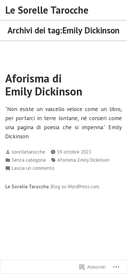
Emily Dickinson (93, 160)
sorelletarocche (28, 152)
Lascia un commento (33, 168)
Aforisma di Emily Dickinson (43, 84)
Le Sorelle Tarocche (47, 10)
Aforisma (66, 160)
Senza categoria (29, 160)
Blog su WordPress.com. (75, 186)
